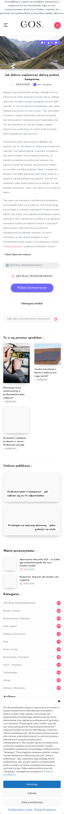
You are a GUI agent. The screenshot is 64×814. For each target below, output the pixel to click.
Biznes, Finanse (12, 610)
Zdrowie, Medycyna (14, 688)
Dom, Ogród (10, 626)
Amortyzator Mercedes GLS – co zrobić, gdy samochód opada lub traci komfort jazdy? (40, 563)
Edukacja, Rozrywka (14, 634)
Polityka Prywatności (45, 809)
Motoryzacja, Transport (16, 657)
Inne (5, 641)
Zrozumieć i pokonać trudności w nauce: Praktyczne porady (14, 441)
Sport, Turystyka (12, 664)
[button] (59, 701)
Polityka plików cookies (20, 809)
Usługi (6, 680)
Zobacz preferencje (32, 802)
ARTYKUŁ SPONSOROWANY (34, 276)
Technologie (10, 672)
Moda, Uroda (10, 649)
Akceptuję (32, 784)
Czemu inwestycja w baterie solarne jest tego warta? (45, 372)
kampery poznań (12, 246)
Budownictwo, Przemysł (16, 618)
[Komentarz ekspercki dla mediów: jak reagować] (9, 581)
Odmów (32, 793)
